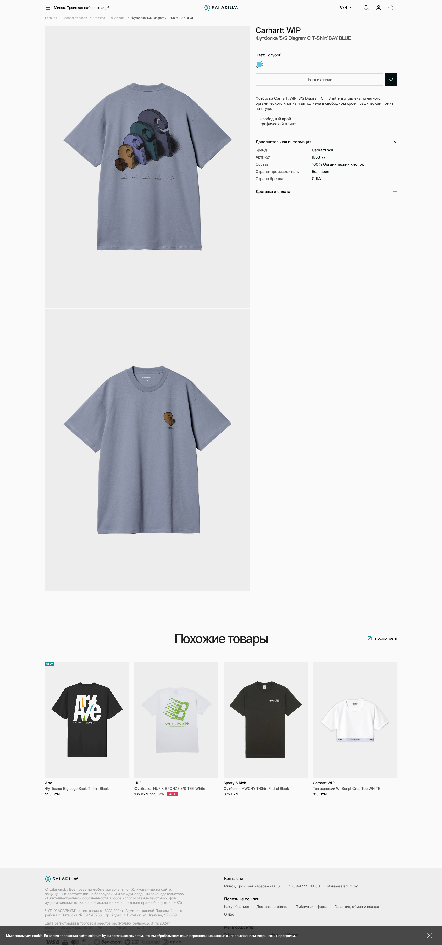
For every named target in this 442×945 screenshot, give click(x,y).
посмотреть (386, 638)
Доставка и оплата (272, 906)
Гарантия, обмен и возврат (358, 906)
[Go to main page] (221, 8)
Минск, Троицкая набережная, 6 (81, 7)
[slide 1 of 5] (87, 719)
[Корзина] (391, 8)
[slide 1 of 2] (176, 719)
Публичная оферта (311, 906)
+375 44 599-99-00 (303, 886)
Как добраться (236, 906)
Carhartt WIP (278, 30)
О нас (229, 914)
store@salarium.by (342, 886)
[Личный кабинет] (378, 8)
